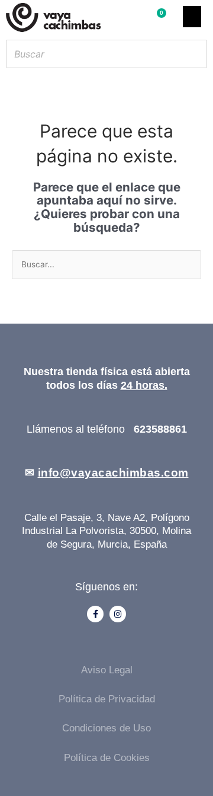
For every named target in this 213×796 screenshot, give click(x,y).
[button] (192, 16)
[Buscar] (194, 54)
